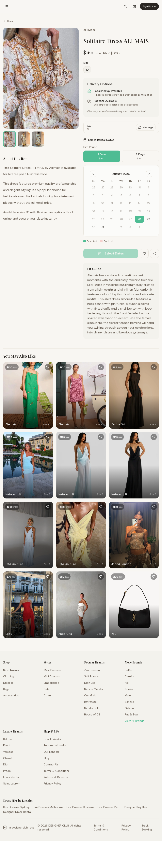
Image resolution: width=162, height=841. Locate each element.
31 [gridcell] (103, 227)
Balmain (8, 739)
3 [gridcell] (130, 227)
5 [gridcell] (148, 227)
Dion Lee (89, 683)
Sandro (129, 702)
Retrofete (90, 702)
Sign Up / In (149, 6)
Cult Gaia (90, 695)
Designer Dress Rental (17, 812)
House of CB (92, 714)
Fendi (6, 745)
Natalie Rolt (91, 708)
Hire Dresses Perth (109, 807)
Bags (6, 689)
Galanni (129, 708)
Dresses (8, 683)
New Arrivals (11, 670)
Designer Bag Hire (135, 807)
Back (10, 21)
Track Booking (147, 827)
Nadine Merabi (93, 689)
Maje (128, 695)
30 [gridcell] (93, 227)
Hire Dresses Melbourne (48, 807)
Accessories (11, 695)
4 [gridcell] (139, 227)
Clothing (8, 676)
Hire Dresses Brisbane (80, 807)
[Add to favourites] (48, 367)
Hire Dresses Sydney (16, 807)
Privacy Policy (52, 783)
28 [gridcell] (139, 219)
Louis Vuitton (11, 777)
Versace (8, 752)
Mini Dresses (52, 676)
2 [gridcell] (121, 227)
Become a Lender (55, 745)
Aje (127, 683)
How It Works (52, 739)
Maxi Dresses (52, 670)
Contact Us (51, 764)
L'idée (128, 670)
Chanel (7, 758)
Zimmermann (92, 670)
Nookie (129, 689)
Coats (48, 695)
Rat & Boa (131, 714)
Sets (47, 689)
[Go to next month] (149, 174)
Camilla (129, 676)
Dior (5, 764)
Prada (7, 771)
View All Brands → (136, 721)
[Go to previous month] (93, 174)
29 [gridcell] (148, 219)
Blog (46, 758)
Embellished (51, 683)
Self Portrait (92, 676)
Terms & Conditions (57, 771)
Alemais (89, 30)
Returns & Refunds (56, 777)
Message (148, 127)
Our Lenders (51, 752)
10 (87, 69)
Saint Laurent (12, 783)
